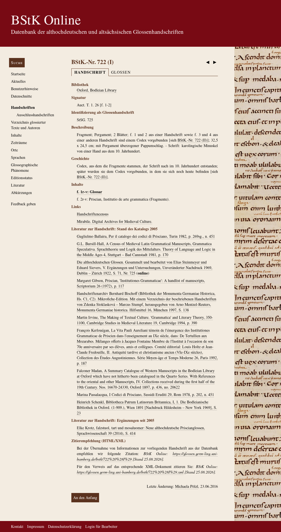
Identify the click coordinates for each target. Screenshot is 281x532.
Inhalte (16, 135)
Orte (14, 150)
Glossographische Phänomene (24, 167)
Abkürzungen (21, 192)
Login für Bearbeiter (101, 526)
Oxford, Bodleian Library (97, 90)
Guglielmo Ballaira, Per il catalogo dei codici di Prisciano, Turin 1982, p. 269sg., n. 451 (146, 236)
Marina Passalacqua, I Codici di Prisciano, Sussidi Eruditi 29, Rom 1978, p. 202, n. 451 (145, 394)
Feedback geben (23, 203)
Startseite (18, 73)
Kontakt (17, 526)
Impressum (35, 526)
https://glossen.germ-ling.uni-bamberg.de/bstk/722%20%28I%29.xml (130, 472)
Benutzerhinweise (24, 88)
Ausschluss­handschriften (35, 114)
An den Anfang (85, 497)
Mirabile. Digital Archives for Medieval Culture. (114, 221)
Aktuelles (18, 81)
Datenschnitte (21, 96)
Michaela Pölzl (186, 486)
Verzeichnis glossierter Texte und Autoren (28, 125)
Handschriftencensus (92, 214)
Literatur (18, 185)
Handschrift (90, 72)
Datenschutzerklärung (65, 526)
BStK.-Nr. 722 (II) (192, 140)
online (143, 273)
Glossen (121, 72)
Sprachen (18, 157)
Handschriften (23, 107)
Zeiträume (19, 142)
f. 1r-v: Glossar (89, 192)
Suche (17, 62)
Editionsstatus (21, 177)
